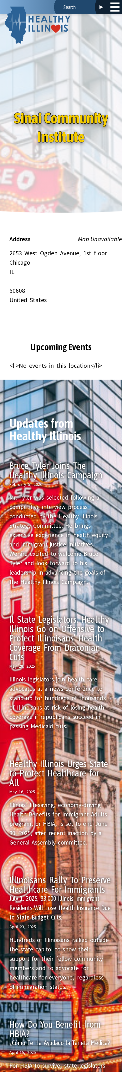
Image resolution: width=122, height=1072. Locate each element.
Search (101, 7)
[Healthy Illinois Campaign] (37, 25)
